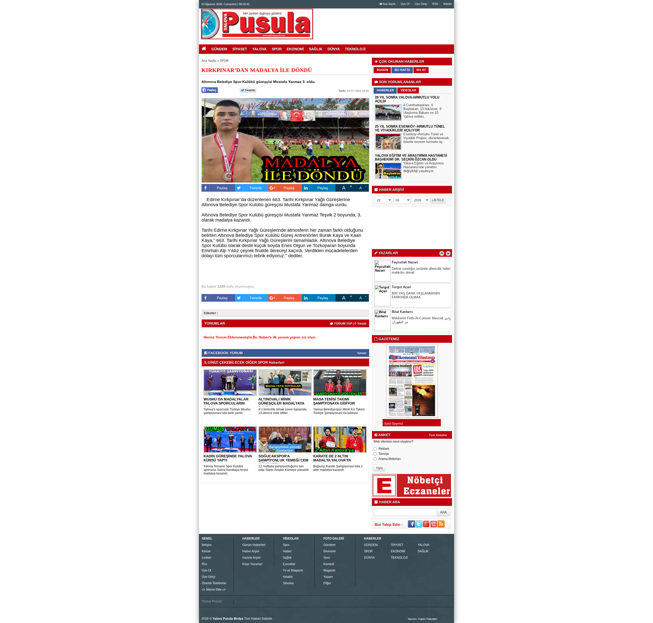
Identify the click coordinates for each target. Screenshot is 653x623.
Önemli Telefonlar (214, 583)
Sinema (288, 583)
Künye (206, 551)
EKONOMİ (398, 551)
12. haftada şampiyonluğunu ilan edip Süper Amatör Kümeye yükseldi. (283, 468)
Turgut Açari (401, 264)
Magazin (329, 570)
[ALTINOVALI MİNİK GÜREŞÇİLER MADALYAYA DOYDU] (285, 382)
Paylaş (222, 188)
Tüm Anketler (438, 435)
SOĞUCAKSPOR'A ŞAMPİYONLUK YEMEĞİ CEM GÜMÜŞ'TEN (283, 460)
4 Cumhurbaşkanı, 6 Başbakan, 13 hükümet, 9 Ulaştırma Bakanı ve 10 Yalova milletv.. (422, 110)
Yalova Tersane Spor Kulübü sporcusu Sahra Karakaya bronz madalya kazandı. (226, 470)
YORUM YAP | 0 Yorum (350, 323)
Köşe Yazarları (252, 564)
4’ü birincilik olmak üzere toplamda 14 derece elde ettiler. (282, 411)
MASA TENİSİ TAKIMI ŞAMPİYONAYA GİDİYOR (334, 401)
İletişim (206, 545)
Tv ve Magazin (293, 570)
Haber (287, 551)
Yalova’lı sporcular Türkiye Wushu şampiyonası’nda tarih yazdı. (227, 411)
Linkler (206, 557)
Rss (204, 564)
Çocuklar (289, 564)
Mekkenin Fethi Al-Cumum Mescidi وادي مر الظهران (421, 297)
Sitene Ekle (213, 589)
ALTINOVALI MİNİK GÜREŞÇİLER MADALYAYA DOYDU (281, 403)
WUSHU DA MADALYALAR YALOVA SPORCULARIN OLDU (226, 403)
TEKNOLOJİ (399, 557)
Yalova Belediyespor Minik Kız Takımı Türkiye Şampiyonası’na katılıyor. (339, 411)
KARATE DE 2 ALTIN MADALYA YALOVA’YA (332, 458)
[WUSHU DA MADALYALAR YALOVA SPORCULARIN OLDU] (231, 382)
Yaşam (328, 577)
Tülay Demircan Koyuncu (412, 314)
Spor (286, 545)
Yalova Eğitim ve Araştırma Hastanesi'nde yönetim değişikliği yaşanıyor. (423, 167)
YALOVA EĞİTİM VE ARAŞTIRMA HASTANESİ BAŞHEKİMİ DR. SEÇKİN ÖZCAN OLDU (411, 157)
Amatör (288, 577)
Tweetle (255, 188)
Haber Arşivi (250, 551)
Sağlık (287, 557)
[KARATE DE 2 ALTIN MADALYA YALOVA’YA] (340, 439)
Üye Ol (405, 3)
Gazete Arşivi (251, 557)
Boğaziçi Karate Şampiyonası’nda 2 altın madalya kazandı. (338, 468)
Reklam (384, 448)
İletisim (447, 3)
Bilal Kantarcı (402, 289)
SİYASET (397, 545)
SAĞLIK (423, 551)
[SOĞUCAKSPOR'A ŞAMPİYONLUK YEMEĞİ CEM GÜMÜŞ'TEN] (285, 439)
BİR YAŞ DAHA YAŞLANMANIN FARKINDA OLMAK (416, 272)
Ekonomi (329, 551)
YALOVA (423, 545)
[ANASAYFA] (257, 23)
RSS (435, 3)
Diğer (327, 583)
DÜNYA (369, 557)
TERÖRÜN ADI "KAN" (408, 320)
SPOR (224, 61)
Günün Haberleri (254, 545)
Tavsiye (384, 454)
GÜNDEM (371, 545)
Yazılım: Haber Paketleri (422, 618)
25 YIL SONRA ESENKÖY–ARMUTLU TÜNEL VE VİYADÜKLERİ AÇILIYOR (410, 128)
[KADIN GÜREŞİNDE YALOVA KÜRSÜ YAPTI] (231, 439)
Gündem (329, 545)
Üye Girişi (421, 3)
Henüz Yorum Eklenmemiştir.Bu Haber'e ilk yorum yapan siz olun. (260, 337)
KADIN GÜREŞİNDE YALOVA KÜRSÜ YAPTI (228, 458)
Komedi (328, 564)
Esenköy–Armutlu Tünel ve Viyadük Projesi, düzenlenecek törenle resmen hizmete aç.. (426, 138)
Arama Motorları (390, 459)
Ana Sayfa (388, 3)
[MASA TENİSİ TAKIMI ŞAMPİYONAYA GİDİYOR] (340, 382)
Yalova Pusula (212, 601)
